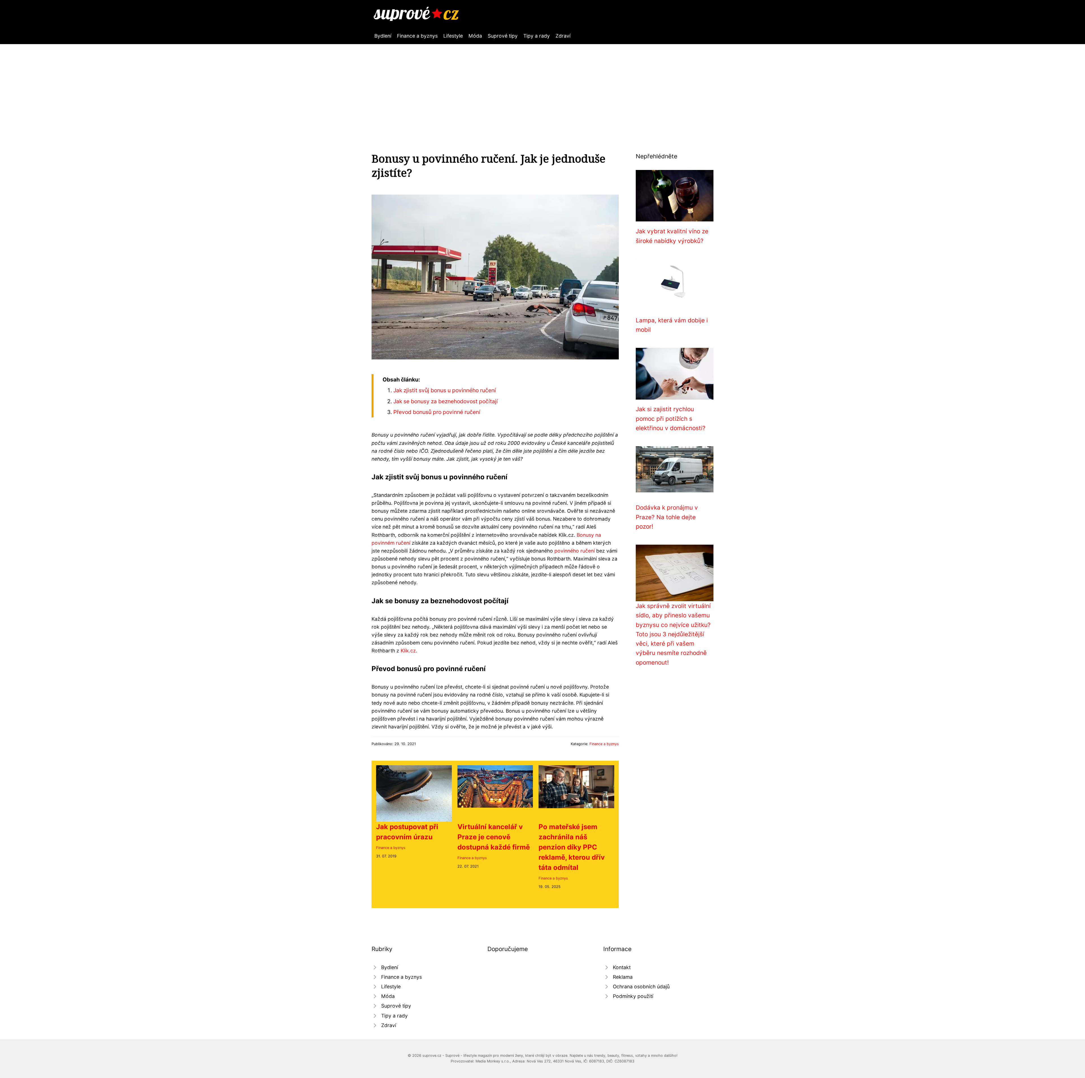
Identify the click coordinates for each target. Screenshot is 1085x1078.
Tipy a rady (536, 36)
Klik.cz (408, 651)
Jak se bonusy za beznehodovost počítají (445, 401)
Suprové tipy (503, 36)
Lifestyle (453, 36)
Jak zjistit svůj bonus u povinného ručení (444, 390)
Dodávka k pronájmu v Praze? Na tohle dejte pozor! (667, 517)
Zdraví (562, 36)
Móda (475, 36)
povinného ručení (574, 551)
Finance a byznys (417, 36)
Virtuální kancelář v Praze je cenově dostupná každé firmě (493, 837)
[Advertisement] (542, 86)
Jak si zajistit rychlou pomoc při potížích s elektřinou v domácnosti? (671, 419)
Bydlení (382, 36)
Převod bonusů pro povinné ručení (436, 412)
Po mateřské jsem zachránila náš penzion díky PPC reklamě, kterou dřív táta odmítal (572, 847)
